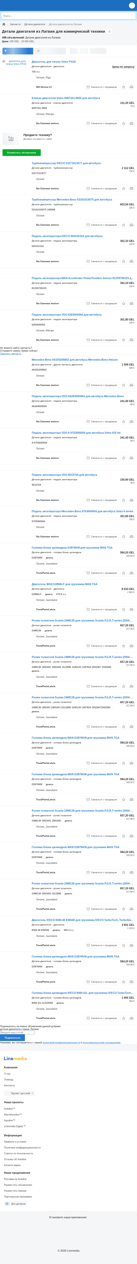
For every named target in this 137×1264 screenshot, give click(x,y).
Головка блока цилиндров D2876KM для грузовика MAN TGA (72, 547)
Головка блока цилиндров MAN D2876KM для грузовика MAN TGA (75, 737)
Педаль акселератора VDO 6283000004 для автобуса (67, 314)
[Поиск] (132, 15)
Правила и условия (15, 1141)
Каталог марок (12, 1165)
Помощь (9, 1079)
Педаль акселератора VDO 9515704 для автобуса (64, 474)
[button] (132, 5)
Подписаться (12, 1037)
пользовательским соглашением (101, 1042)
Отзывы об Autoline (15, 1159)
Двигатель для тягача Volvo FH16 (54, 61)
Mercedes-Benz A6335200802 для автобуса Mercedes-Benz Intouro (75, 359)
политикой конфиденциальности (61, 1042)
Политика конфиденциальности (22, 1147)
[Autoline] (4, 24)
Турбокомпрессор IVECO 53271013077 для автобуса (66, 163)
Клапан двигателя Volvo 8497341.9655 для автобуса (66, 98)
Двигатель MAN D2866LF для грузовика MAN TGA (65, 584)
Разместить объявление (21, 152)
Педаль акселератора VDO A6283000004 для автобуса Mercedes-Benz (78, 396)
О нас (7, 1073)
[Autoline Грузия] (21, 5)
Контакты (9, 1085)
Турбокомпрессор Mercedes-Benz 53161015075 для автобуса (72, 199)
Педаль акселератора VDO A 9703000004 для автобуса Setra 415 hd (76, 432)
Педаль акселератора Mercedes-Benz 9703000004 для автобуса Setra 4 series (82, 511)
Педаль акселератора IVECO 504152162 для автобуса (67, 236)
